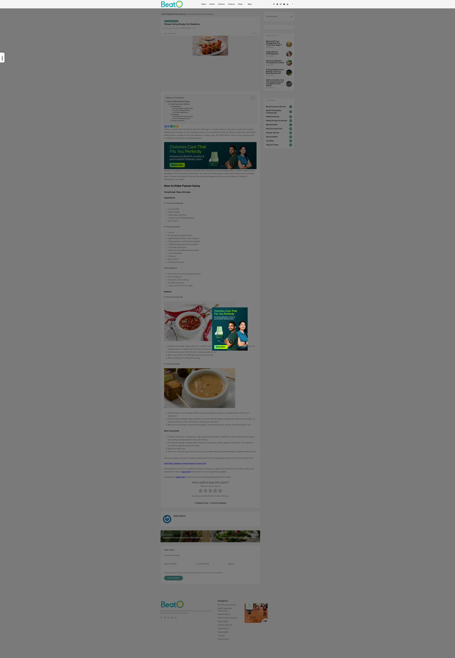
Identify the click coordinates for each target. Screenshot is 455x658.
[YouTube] (284, 4)
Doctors (221, 4)
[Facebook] (274, 4)
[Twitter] (277, 4)
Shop (240, 4)
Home (203, 4)
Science (231, 4)
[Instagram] (281, 4)
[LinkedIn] (288, 4)
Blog (249, 4)
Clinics (212, 4)
